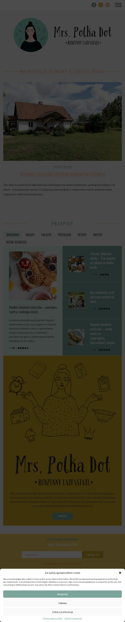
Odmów (62, 603)
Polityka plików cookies (53, 618)
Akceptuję (62, 594)
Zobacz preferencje (62, 612)
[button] (120, 572)
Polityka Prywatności (73, 618)
